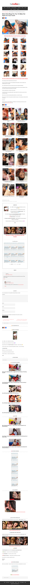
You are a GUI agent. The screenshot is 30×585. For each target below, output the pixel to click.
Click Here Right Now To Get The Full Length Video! (15, 35)
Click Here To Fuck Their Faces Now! (20, 511)
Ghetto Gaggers (7, 200)
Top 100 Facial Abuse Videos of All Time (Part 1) (10, 393)
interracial (10, 201)
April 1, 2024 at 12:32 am (9, 274)
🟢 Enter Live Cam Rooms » (15, 574)
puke (13, 201)
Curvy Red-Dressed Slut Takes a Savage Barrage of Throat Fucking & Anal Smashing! (14, 383)
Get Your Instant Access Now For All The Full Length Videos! (15, 78)
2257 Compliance (22, 582)
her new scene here (20, 284)
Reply (4, 278)
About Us (16, 582)
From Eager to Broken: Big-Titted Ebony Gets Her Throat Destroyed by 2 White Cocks (14, 437)
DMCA (25, 582)
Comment (3, 294)
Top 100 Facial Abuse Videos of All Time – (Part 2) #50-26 (12, 412)
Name (3, 303)
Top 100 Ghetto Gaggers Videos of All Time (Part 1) (11, 402)
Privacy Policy (7, 582)
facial (8, 201)
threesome (15, 201)
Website (3, 310)
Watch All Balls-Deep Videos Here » (15, 530)
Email (3, 306)
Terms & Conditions (12, 582)
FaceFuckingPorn (15, 4)
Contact (18, 582)
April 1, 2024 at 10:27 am (10, 282)
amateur (6, 201)
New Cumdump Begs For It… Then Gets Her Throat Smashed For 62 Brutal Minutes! (14, 426)
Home (4, 582)
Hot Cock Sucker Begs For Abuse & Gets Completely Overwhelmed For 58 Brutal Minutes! (14, 447)
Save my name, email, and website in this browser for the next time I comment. (12, 314)
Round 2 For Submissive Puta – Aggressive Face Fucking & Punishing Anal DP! (14, 372)
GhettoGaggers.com (8, 102)
